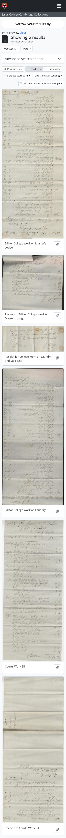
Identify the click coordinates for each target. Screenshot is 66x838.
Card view (36, 69)
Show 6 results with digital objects (42, 83)
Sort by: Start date (17, 75)
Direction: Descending (47, 75)
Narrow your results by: (33, 24)
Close (23, 33)
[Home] (6, 6)
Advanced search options (24, 58)
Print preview (14, 69)
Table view (54, 69)
